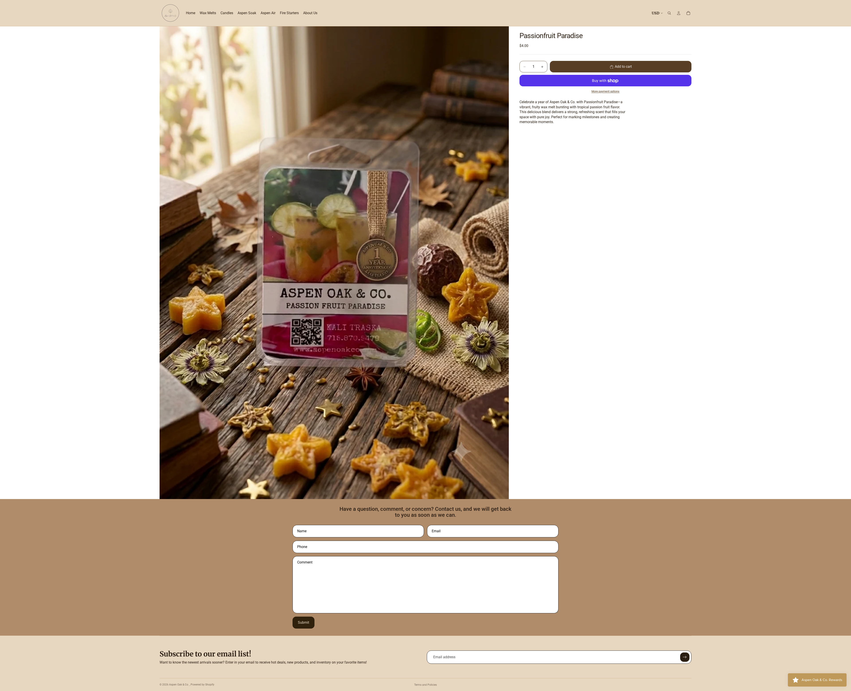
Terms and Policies (425, 684)
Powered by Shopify (202, 684)
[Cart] (688, 13)
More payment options (605, 91)
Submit (303, 622)
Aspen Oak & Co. (179, 684)
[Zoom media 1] (334, 262)
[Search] (669, 13)
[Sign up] (684, 657)
